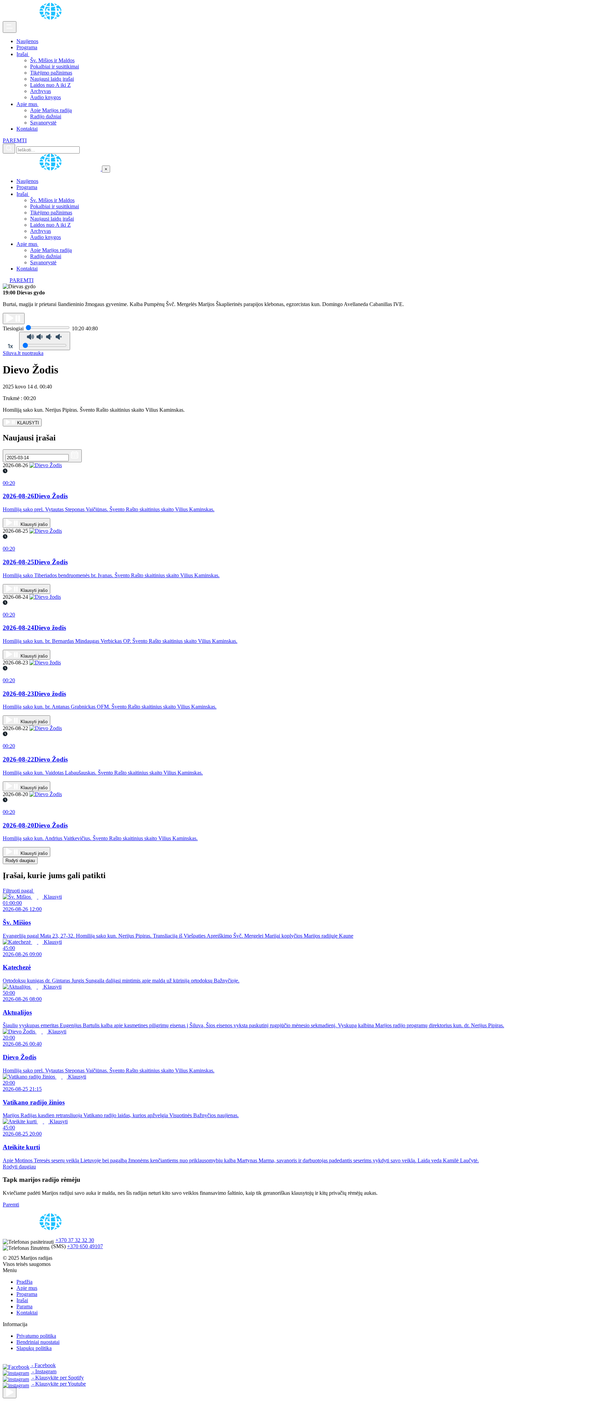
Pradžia (24, 1282)
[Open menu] (9, 27)
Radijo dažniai (45, 116)
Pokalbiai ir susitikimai (54, 66)
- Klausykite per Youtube (58, 1384)
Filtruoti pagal (18, 891)
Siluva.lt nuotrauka (23, 353)
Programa (26, 47)
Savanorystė (43, 122)
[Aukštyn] (9, 1392)
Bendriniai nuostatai (38, 1342)
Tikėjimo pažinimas (51, 73)
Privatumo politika (36, 1336)
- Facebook (43, 1365)
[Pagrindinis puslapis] (52, 18)
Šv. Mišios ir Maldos (52, 60)
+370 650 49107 (85, 1246)
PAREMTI (15, 140)
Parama (24, 1306)
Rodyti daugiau (20, 860)
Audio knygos (45, 97)
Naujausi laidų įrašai (52, 79)
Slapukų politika (34, 1348)
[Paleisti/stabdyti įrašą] (14, 318)
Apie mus (27, 104)
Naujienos (27, 41)
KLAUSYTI (27, 422)
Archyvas (40, 91)
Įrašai (22, 54)
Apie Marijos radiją (51, 110)
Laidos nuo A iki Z (50, 85)
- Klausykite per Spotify (57, 1377)
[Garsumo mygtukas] (44, 341)
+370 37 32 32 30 (74, 1240)
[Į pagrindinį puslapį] (52, 169)
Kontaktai (27, 129)
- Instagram (43, 1371)
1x (10, 346)
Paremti (11, 1204)
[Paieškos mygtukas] (9, 149)
